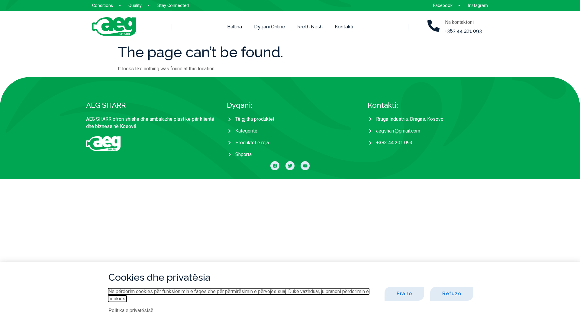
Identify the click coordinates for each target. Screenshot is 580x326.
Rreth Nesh (310, 27)
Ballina (234, 27)
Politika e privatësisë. (131, 310)
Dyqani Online (269, 27)
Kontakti (344, 27)
